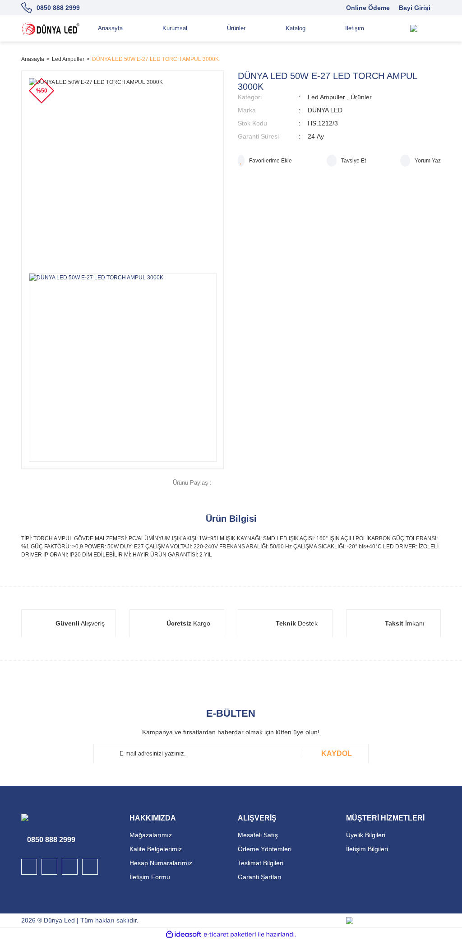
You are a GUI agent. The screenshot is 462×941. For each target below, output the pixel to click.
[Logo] (50, 28)
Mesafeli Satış (258, 835)
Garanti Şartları (260, 877)
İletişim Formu (149, 877)
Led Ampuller (326, 97)
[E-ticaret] (229, 935)
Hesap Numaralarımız (160, 863)
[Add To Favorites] (265, 161)
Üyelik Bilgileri (365, 835)
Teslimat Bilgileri (260, 863)
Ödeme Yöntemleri (264, 849)
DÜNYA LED (325, 110)
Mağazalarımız (150, 835)
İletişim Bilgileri (367, 849)
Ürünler (361, 97)
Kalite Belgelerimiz (155, 849)
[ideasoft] (184, 935)
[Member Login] (432, 28)
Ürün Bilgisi (231, 519)
